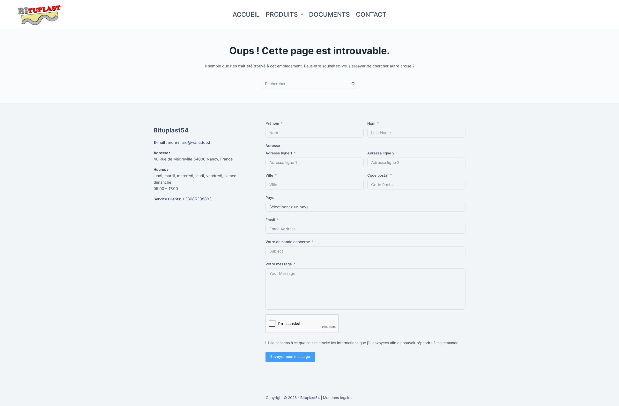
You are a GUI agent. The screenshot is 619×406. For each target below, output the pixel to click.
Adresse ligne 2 (380, 153)
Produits (282, 14)
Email (270, 220)
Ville (269, 175)
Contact (371, 14)
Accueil (246, 14)
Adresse (272, 145)
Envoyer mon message (290, 356)
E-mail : (160, 142)
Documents (329, 14)
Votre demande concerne (287, 241)
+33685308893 (197, 198)
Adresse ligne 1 (278, 153)
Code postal (377, 175)
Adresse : (162, 153)
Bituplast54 (171, 130)
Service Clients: (167, 199)
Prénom (272, 123)
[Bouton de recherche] (353, 83)
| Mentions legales (337, 397)
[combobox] (304, 83)
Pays (269, 197)
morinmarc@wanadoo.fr (190, 142)
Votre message (278, 264)
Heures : (161, 169)
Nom (371, 123)
